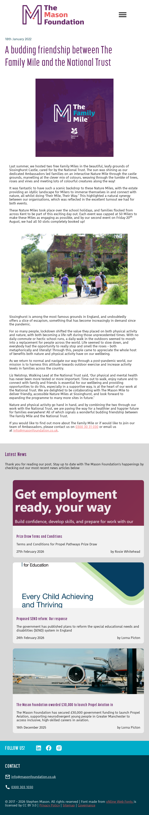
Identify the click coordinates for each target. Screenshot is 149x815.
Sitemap (69, 805)
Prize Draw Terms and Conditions (39, 536)
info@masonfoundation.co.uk (35, 430)
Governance (86, 805)
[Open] (122, 14)
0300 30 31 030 (86, 427)
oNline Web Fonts (120, 801)
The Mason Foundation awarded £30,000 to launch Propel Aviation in (64, 704)
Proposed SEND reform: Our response (41, 618)
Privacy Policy (49, 805)
